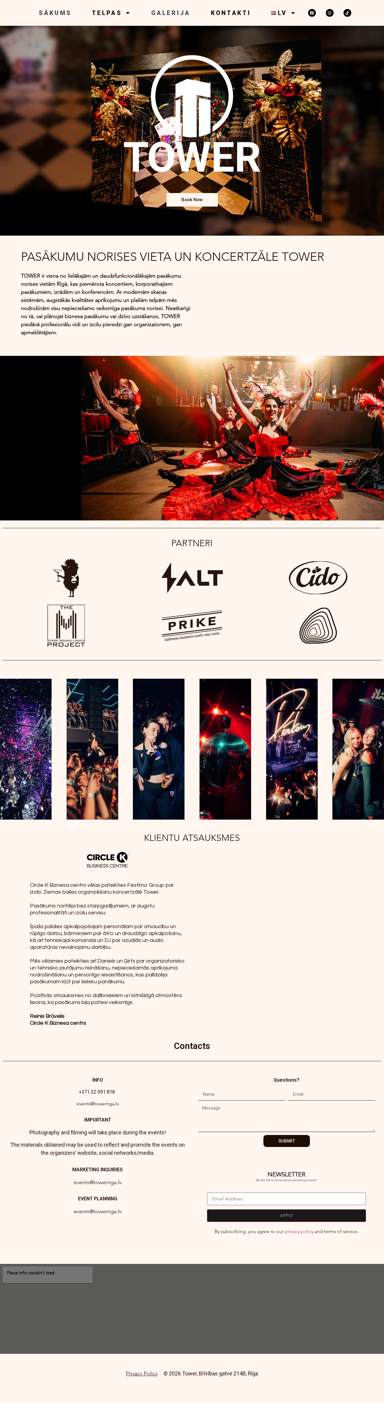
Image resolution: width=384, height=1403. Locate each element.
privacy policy (299, 1231)
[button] (4, 744)
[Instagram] (330, 13)
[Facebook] (312, 13)
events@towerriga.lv (97, 1104)
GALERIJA (170, 12)
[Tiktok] (347, 13)
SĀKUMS (55, 12)
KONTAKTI (231, 12)
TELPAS (107, 12)
